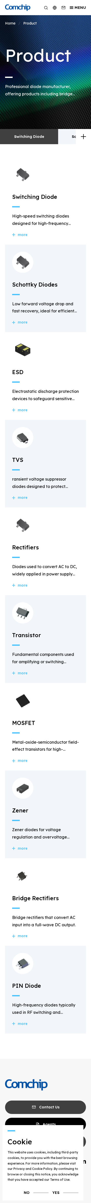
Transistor (26, 635)
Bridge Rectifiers (35, 898)
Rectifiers (25, 547)
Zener (20, 810)
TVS (17, 459)
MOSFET (23, 722)
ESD (18, 372)
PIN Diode (26, 985)
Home (10, 23)
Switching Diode (29, 136)
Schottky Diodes (35, 284)
